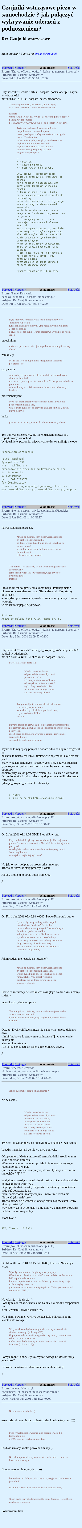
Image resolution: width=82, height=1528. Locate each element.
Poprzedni (8, 67)
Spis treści (74, 67)
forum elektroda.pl (46, 53)
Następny (20, 67)
